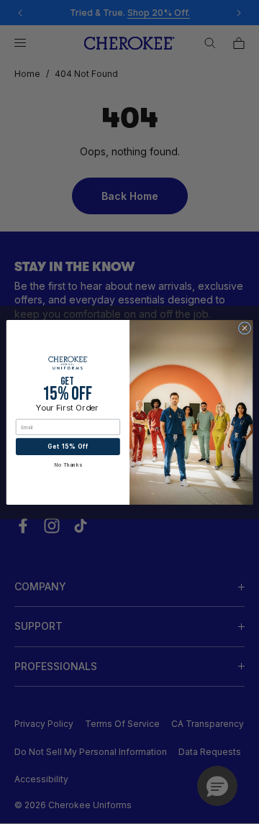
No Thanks (68, 465)
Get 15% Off (67, 446)
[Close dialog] (244, 327)
